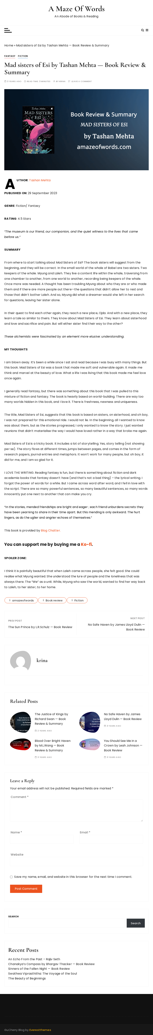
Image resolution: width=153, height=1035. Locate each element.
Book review (54, 600)
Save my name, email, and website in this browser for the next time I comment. (73, 877)
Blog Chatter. (50, 530)
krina (62, 81)
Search (13, 916)
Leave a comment (81, 81)
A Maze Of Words (76, 8)
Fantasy (9, 56)
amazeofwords (23, 600)
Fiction (23, 56)
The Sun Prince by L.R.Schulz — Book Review (40, 627)
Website (17, 854)
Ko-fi (86, 544)
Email (85, 832)
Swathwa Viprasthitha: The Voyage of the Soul (42, 973)
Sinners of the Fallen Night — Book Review (39, 969)
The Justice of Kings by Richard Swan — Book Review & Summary (51, 719)
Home (8, 45)
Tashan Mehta (40, 180)
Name (16, 832)
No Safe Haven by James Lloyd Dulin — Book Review (116, 627)
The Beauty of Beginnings (27, 978)
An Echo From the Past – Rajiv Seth (34, 959)
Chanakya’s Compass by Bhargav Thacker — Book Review (51, 964)
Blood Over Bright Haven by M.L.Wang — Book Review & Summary (53, 745)
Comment (20, 797)
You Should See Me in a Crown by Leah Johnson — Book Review (123, 745)
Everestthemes (40, 1030)
